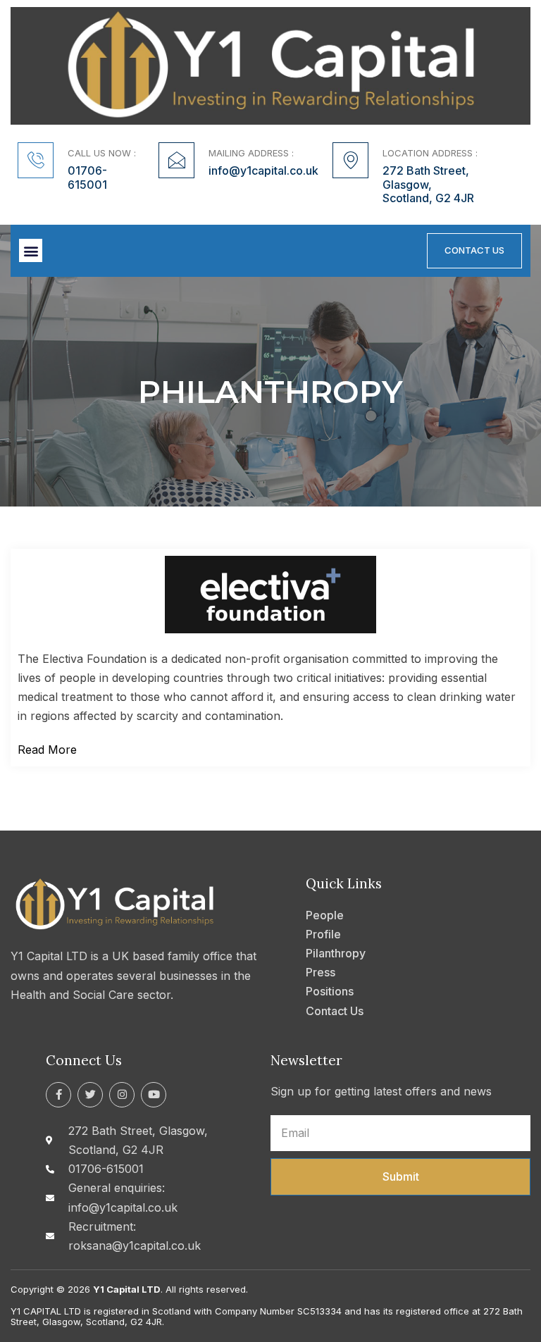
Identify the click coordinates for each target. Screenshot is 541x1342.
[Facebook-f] (58, 1094)
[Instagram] (122, 1094)
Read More (47, 750)
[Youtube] (153, 1094)
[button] (30, 250)
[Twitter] (90, 1094)
